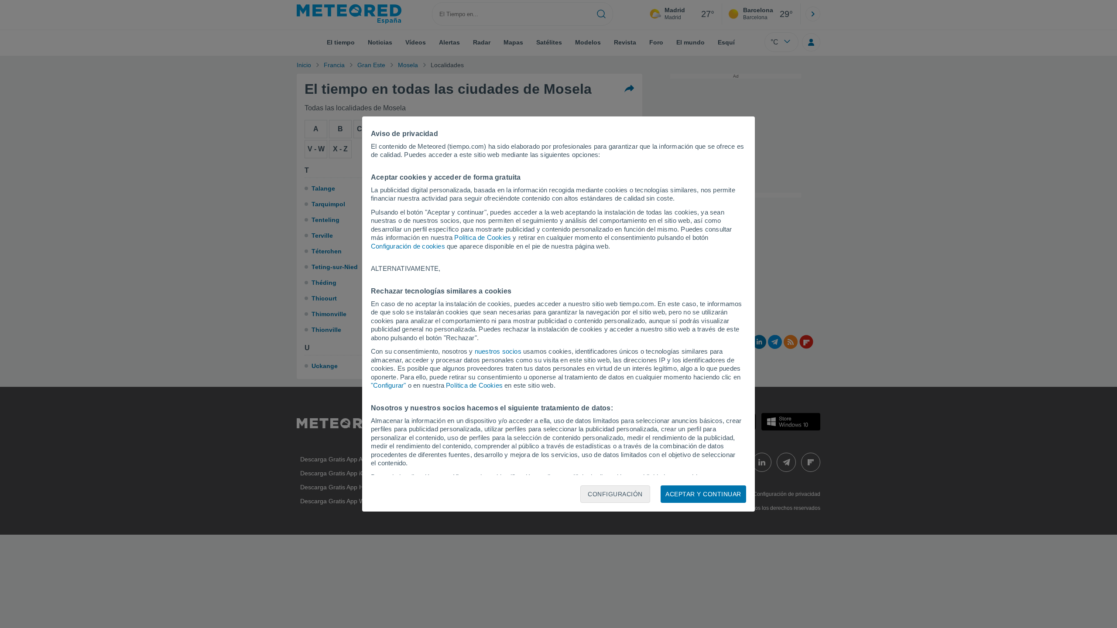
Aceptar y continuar (703, 494)
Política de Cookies (482, 237)
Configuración (615, 494)
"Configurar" (388, 385)
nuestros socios (498, 351)
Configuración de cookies (408, 246)
